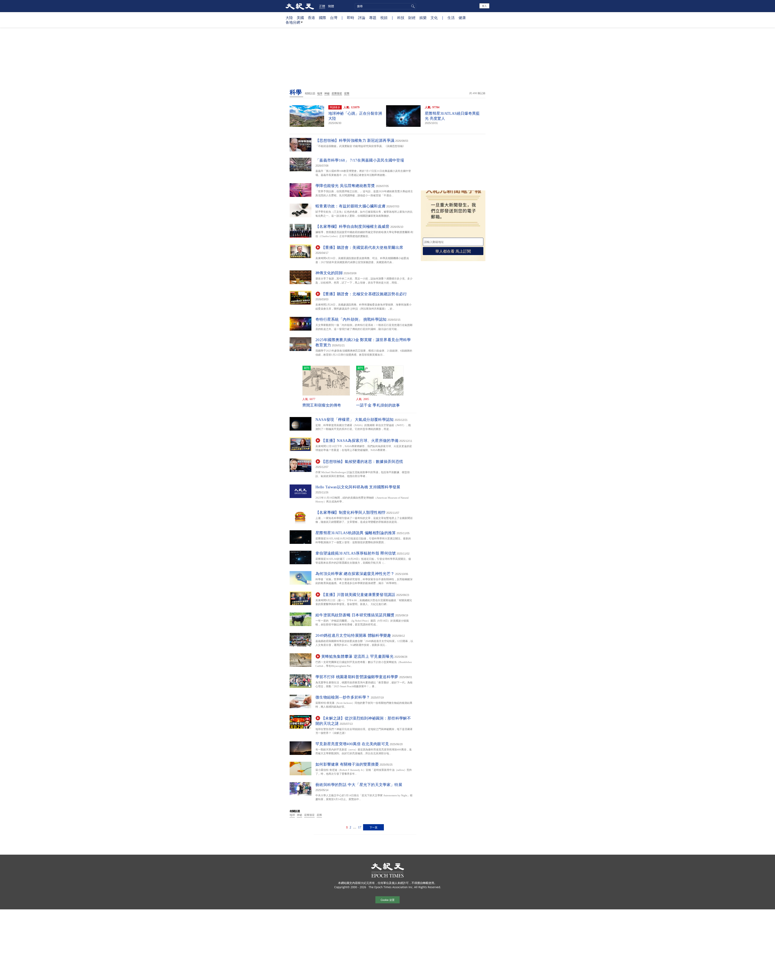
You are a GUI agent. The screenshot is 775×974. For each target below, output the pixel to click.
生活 (451, 17)
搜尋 (412, 6)
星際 (346, 93)
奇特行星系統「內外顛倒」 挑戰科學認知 (351, 319)
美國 (300, 17)
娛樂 (423, 17)
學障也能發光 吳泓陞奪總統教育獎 (345, 186)
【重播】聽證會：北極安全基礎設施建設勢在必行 (364, 294)
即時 (350, 17)
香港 (311, 17)
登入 (484, 5)
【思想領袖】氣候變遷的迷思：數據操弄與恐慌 (362, 461)
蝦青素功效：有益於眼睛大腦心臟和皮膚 (350, 206)
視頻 (384, 17)
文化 (434, 17)
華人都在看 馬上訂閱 (453, 251)
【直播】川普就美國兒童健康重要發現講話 (358, 595)
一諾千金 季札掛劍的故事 (378, 405)
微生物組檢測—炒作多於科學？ (342, 697)
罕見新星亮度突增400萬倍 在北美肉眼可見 (352, 744)
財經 (412, 17)
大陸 (289, 17)
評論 (361, 17)
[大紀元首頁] (300, 6)
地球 (319, 93)
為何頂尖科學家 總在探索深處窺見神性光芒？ (354, 574)
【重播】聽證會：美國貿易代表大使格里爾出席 (362, 247)
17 (359, 827)
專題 (372, 17)
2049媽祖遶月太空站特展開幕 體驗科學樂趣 (353, 635)
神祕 (327, 93)
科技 (400, 17)
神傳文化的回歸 (329, 273)
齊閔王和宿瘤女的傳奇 (321, 405)
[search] (385, 6)
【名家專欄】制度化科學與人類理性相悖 (350, 512)
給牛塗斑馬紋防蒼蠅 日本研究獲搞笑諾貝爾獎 (354, 615)
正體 (322, 6)
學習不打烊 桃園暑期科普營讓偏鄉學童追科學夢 (356, 677)
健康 (462, 17)
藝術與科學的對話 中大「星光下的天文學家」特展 (358, 785)
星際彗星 (337, 93)
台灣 (333, 17)
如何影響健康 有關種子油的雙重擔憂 (347, 764)
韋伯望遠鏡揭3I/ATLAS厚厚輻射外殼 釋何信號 (355, 553)
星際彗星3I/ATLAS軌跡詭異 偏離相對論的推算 (355, 533)
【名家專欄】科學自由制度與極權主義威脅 (352, 226)
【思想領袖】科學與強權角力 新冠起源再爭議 (354, 140)
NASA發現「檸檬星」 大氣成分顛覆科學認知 (354, 419)
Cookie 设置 (388, 900)
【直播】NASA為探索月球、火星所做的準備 (359, 440)
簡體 (331, 6)
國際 (322, 17)
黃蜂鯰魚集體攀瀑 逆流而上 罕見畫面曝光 (357, 656)
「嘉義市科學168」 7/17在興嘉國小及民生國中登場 (359, 160)
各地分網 (293, 22)
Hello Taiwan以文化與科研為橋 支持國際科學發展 (357, 487)
